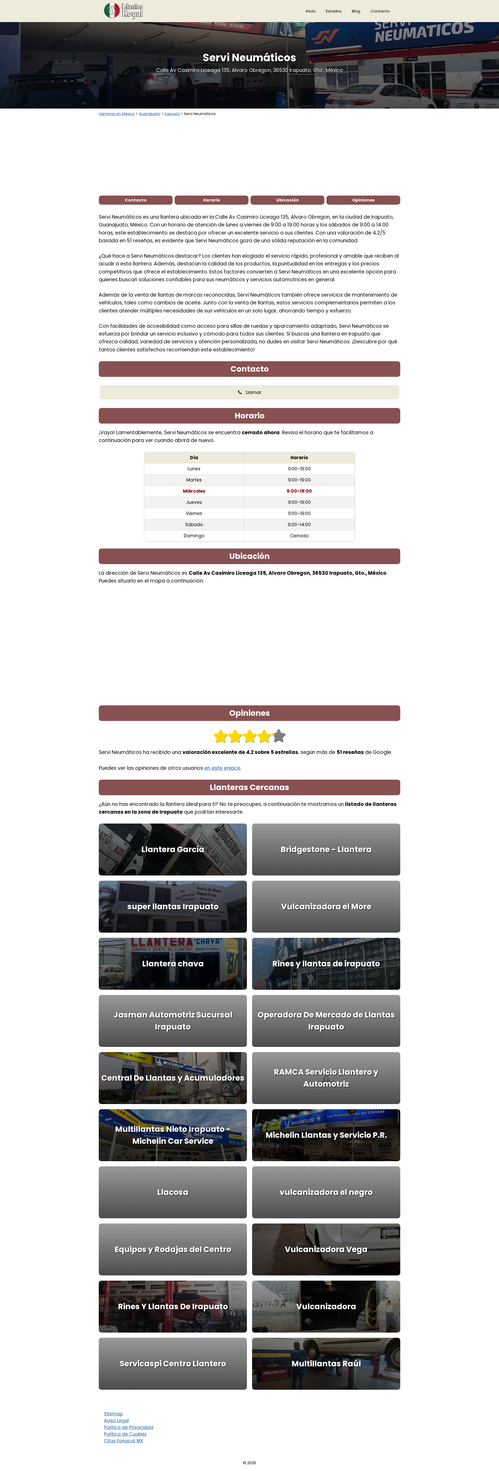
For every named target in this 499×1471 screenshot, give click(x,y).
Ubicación (287, 200)
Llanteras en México (117, 113)
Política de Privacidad (128, 1427)
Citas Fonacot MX (123, 1441)
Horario (211, 200)
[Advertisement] (249, 155)
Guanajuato (149, 113)
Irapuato (172, 113)
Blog (356, 11)
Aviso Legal (116, 1420)
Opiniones (363, 200)
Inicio (311, 11)
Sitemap (113, 1414)
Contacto (380, 11)
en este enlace (222, 768)
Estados (334, 11)
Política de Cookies (125, 1434)
